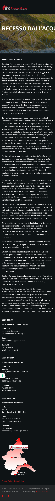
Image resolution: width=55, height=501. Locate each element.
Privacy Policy (7, 481)
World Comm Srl (42, 491)
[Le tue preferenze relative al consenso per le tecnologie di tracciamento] (2, 375)
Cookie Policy (19, 481)
